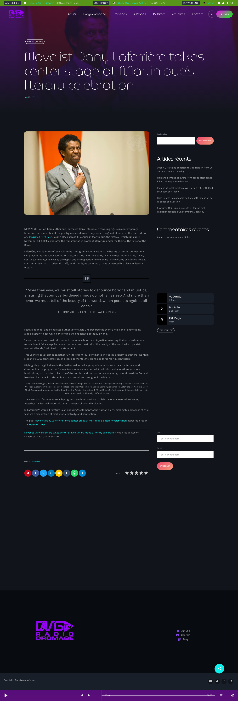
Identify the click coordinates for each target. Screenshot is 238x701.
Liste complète (166, 330)
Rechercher (162, 134)
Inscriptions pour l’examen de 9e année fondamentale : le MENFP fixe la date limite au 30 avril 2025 (192, 418)
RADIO (224, 14)
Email (159, 448)
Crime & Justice (103, 535)
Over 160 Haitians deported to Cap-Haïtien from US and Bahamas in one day (51, 545)
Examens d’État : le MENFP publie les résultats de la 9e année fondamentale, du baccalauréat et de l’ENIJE (184, 352)
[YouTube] (219, 3)
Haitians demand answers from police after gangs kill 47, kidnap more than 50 (118, 545)
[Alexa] (231, 3)
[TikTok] (223, 3)
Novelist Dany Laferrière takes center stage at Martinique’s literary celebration (81, 420)
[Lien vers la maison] (17, 14)
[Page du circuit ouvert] (98, 695)
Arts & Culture (35, 41)
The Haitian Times (34, 424)
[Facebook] (227, 3)
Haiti (32, 535)
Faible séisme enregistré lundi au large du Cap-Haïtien (183, 385)
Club (165, 265)
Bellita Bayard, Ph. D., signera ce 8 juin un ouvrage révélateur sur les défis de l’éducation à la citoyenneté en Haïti (192, 370)
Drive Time (169, 271)
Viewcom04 (36, 461)
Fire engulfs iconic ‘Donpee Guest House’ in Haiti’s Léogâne (191, 401)
